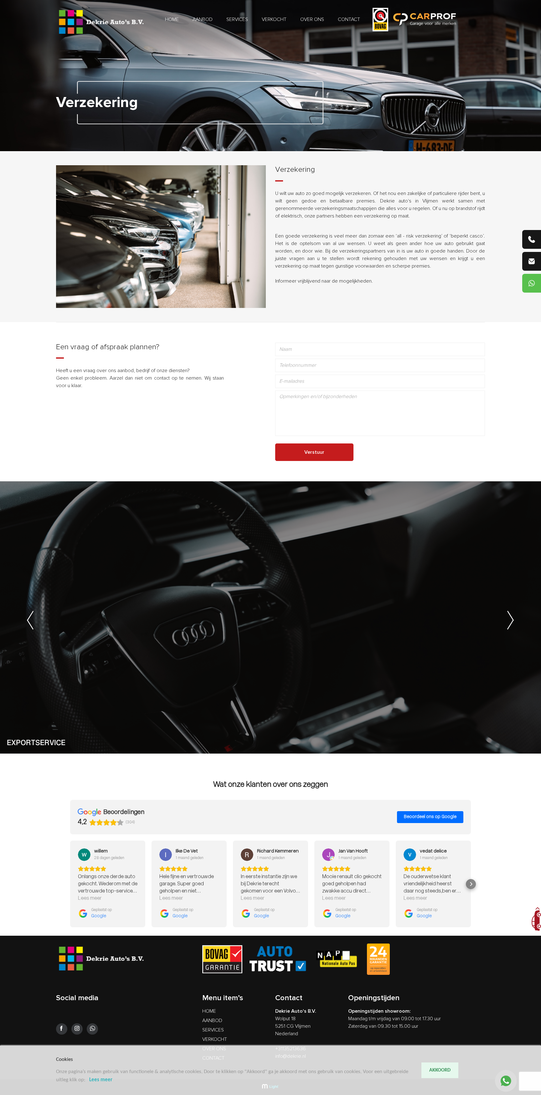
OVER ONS (312, 19)
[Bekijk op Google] (84, 854)
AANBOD (203, 19)
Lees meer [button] (90, 898)
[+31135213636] (531, 239)
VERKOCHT (274, 19)
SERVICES (237, 19)
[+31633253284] (531, 283)
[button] (70, 884)
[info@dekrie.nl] (531, 261)
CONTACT (349, 19)
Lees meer (100, 1079)
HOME (172, 19)
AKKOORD (440, 1070)
